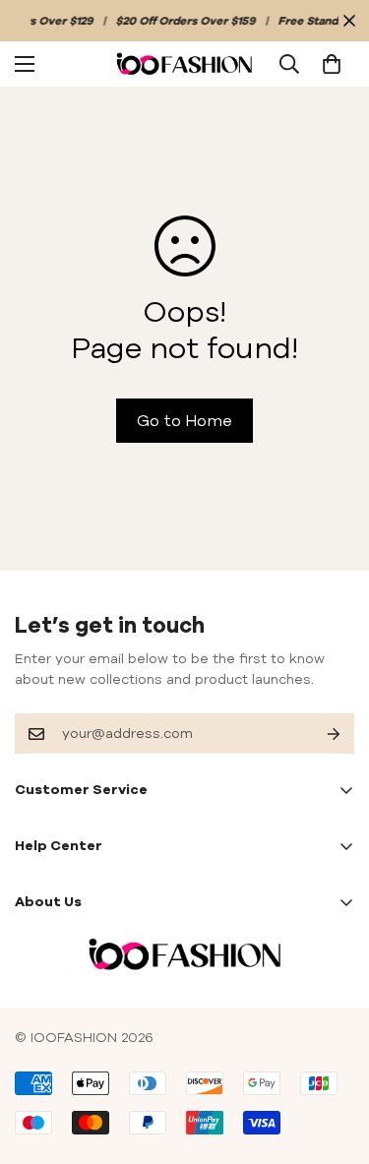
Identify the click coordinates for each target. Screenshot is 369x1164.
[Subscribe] (317, 733)
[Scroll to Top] (333, 1059)
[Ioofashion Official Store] (184, 63)
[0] (331, 64)
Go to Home (184, 420)
